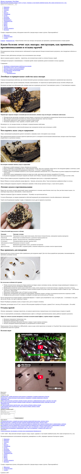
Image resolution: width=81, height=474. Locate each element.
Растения (6, 29)
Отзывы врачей (8, 71)
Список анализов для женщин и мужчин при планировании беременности (21, 431)
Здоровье (6, 10)
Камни (5, 22)
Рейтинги (6, 8)
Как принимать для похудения (12, 70)
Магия (5, 25)
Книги (5, 24)
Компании (6, 7)
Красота (6, 12)
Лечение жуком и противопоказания (14, 69)
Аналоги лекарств (9, 28)
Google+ (6, 38)
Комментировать (19, 418)
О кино (6, 27)
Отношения (7, 14)
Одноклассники (8, 36)
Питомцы (6, 17)
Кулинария (7, 18)
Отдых (5, 15)
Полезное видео (11, 73)
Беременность (7, 19)
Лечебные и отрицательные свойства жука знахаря (17, 66)
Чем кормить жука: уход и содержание (14, 67)
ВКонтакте (7, 35)
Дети (5, 11)
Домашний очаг (8, 21)
